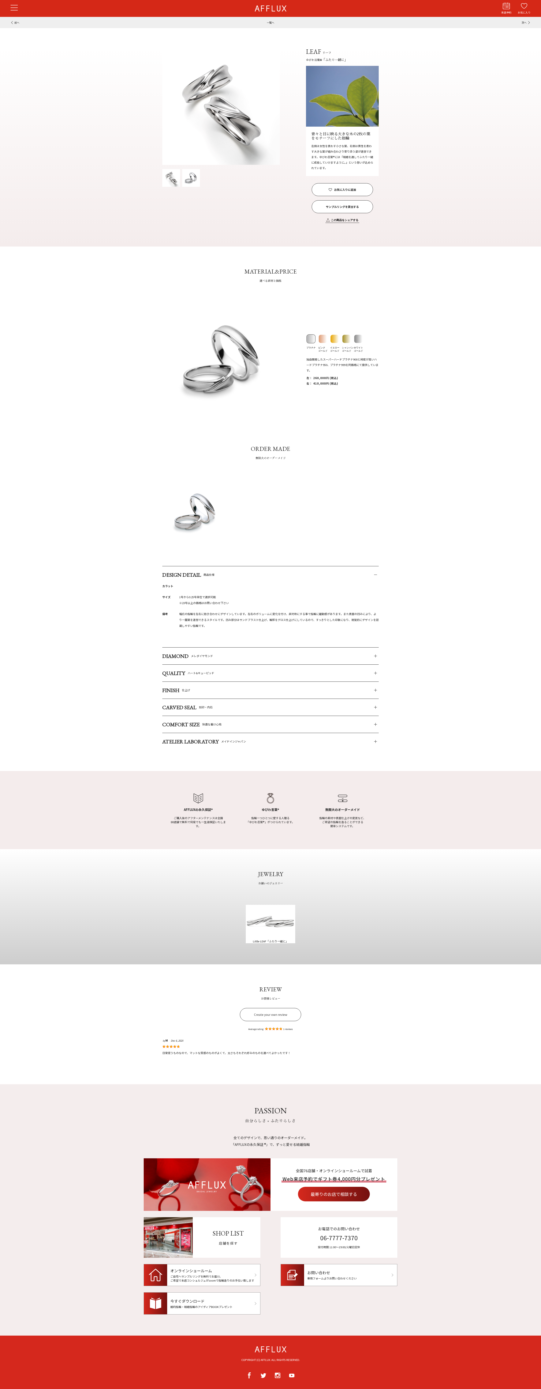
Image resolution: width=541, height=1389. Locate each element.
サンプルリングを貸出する (342, 207)
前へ (16, 22)
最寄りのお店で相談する (334, 1194)
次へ (524, 22)
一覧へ (270, 22)
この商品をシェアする (344, 220)
